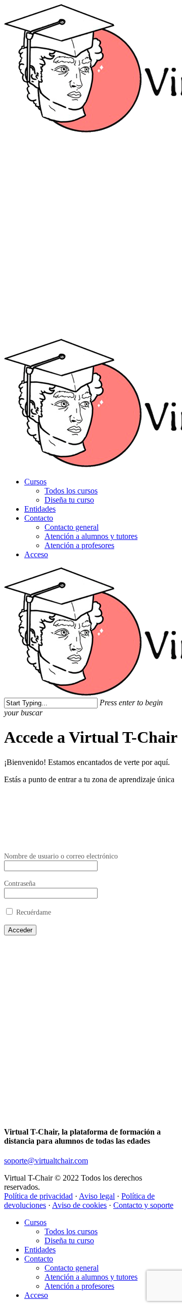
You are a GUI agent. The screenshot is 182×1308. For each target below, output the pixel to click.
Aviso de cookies (79, 1205)
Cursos (35, 481)
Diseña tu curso (69, 499)
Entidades (40, 509)
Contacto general (71, 527)
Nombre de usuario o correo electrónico (61, 856)
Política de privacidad (38, 1196)
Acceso (36, 554)
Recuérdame (32, 912)
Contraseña (19, 883)
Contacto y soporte (143, 1205)
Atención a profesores (79, 545)
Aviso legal (97, 1196)
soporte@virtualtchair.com (46, 1160)
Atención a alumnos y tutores (91, 536)
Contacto (38, 518)
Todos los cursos (71, 490)
